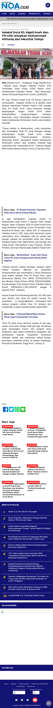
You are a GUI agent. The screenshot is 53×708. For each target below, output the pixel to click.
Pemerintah (12, 23)
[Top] (48, 704)
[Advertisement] (26, 179)
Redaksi (13, 684)
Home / (5, 23)
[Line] (21, 408)
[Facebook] (4, 408)
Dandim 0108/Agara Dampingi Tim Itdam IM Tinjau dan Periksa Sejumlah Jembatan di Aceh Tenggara (28, 578)
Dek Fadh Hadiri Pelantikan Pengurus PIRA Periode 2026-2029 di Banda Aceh (27, 588)
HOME (4, 14)
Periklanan (21, 686)
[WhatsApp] (16, 408)
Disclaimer (31, 686)
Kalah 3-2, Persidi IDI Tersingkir (22, 512)
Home (6, 684)
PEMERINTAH (34, 14)
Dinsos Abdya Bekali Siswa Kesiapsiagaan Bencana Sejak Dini (27, 546)
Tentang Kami (24, 684)
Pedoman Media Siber (40, 684)
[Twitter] (10, 408)
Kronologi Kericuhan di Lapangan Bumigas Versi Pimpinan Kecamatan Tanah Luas (28, 538)
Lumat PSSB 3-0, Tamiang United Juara (26, 595)
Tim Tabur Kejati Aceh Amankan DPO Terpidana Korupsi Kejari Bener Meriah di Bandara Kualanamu (27, 555)
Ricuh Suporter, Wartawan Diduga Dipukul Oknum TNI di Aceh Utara (27, 519)
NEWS (12, 14)
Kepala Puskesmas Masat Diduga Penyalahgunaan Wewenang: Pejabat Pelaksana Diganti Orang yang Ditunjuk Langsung (26, 567)
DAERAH (22, 14)
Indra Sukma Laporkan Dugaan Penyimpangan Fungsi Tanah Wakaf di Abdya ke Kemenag (29, 528)
